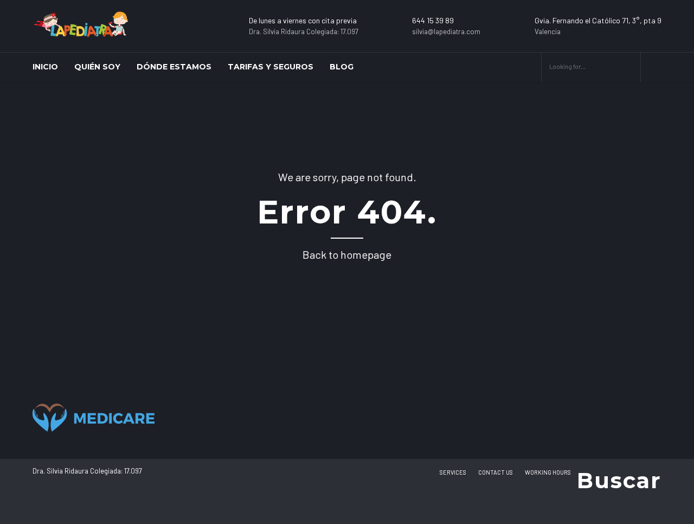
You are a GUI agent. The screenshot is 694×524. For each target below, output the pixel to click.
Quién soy (97, 67)
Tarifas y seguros (270, 67)
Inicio (45, 67)
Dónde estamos (174, 67)
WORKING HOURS (548, 472)
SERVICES (453, 472)
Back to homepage (347, 254)
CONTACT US (495, 472)
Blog (342, 67)
